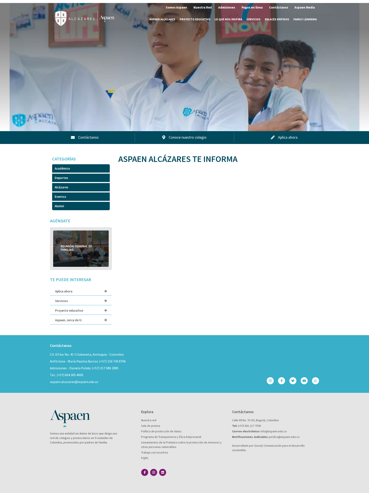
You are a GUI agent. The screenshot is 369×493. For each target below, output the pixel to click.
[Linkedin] (162, 472)
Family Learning (305, 19)
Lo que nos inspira (228, 19)
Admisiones (226, 7)
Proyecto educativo (195, 19)
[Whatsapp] (315, 380)
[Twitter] (292, 380)
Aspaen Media (304, 7)
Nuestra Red (202, 7)
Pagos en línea (252, 7)
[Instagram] (270, 380)
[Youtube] (304, 380)
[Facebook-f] (281, 380)
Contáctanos (278, 7)
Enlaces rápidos (277, 19)
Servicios (253, 19)
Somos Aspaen (176, 7)
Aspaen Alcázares (162, 19)
